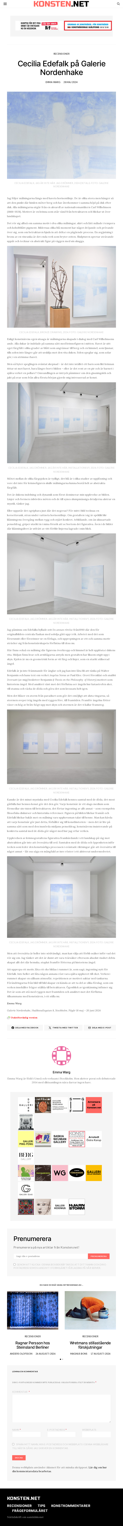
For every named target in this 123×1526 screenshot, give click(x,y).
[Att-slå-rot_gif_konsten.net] (43, 1172)
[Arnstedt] (94, 1138)
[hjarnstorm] (77, 1206)
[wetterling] (60, 1172)
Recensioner (61, 53)
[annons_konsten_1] (60, 1104)
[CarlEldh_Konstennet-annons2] (43, 1104)
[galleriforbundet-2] (77, 1104)
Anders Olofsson (21, 1353)
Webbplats (89, 1429)
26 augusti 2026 (45, 1353)
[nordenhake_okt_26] (43, 1138)
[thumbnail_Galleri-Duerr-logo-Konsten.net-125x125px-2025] (26, 1104)
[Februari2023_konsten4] (26, 1155)
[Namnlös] (26, 1206)
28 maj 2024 (70, 82)
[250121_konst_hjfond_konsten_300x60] (88, 25)
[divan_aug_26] (43, 1206)
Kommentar (20, 1391)
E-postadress (57, 1429)
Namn (16, 1429)
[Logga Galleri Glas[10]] (26, 1189)
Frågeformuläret (30, 1511)
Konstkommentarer (70, 1506)
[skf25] (26, 1121)
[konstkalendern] (77, 1138)
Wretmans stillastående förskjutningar (90, 1345)
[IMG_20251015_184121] (39, 25)
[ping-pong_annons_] (26, 1138)
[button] (60, 1359)
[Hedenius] (60, 1206)
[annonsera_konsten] (94, 1104)
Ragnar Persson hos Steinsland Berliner (32, 1345)
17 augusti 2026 (100, 1353)
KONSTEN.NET (24, 1498)
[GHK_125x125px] (94, 1172)
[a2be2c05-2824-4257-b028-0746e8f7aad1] (26, 1172)
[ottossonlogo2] (77, 1172)
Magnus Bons (78, 1353)
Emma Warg (53, 82)
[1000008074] (60, 1138)
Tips (41, 1506)
